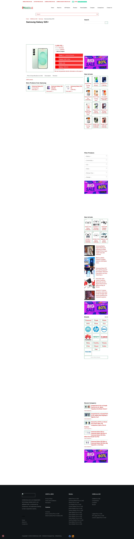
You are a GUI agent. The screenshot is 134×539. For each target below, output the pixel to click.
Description (48, 75)
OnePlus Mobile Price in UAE (76, 520)
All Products (67, 7)
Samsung (43, 83)
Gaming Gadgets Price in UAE (63, 1)
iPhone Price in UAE (74, 502)
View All (106, 317)
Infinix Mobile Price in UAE (75, 516)
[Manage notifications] (3, 536)
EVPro (80, 1)
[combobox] (66, 14)
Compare (92, 7)
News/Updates (83, 7)
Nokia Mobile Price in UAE (75, 518)
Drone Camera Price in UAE (52, 513)
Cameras (47, 511)
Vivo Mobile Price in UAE (75, 504)
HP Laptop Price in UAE (98, 515)
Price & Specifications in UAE (35, 75)
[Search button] (97, 14)
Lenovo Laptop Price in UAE (99, 517)
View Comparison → (88, 410)
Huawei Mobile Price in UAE (76, 506)
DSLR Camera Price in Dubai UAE (54, 515)
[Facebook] (70, 536)
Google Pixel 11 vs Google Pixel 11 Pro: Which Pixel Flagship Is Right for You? (99, 415)
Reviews (75, 7)
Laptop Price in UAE (38, 1)
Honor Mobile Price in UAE (75, 514)
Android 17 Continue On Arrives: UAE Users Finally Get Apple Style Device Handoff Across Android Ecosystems (101, 294)
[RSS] (73, 536)
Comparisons (101, 7)
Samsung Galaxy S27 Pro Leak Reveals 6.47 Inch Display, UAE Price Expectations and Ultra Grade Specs (102, 272)
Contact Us (109, 7)
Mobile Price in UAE (27, 1)
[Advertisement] (54, 34)
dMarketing (58, 536)
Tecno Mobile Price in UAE (75, 524)
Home (52, 7)
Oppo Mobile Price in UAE (75, 512)
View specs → (35, 89)
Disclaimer (48, 502)
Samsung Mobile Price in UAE (76, 500)
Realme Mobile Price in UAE (76, 510)
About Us (59, 7)
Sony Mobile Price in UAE (75, 522)
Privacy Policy (48, 498)
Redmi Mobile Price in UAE (75, 508)
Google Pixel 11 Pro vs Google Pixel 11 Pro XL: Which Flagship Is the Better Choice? (99, 407)
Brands (94, 504)
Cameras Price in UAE (50, 1)
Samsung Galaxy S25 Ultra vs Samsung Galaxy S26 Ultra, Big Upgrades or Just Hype (99, 443)
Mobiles (62, 49)
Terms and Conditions (50, 500)
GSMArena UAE (96, 498)
